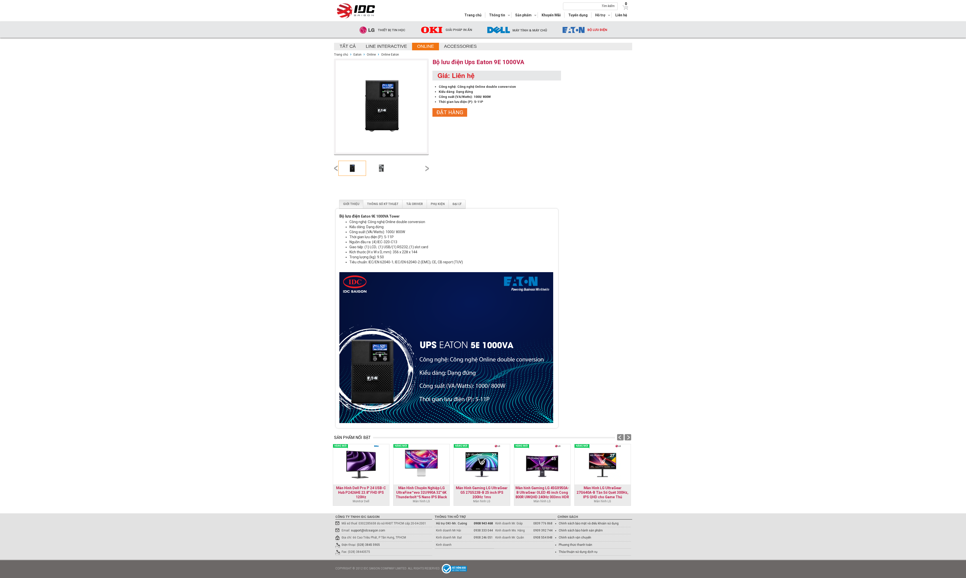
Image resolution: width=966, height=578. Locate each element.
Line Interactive (386, 46)
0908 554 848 (542, 537)
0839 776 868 (542, 523)
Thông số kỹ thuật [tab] (382, 204)
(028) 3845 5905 (368, 545)
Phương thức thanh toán (575, 545)
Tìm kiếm (608, 6)
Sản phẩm (523, 15)
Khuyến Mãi (551, 15)
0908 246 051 (483, 537)
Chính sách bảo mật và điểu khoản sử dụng (589, 523)
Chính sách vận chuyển (575, 537)
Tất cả (348, 46)
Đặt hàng (449, 112)
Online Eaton (390, 54)
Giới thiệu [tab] (351, 204)
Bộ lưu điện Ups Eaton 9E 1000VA (478, 62)
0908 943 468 (483, 523)
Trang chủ (472, 15)
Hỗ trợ (600, 15)
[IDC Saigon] (359, 11)
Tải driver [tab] (414, 204)
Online (425, 46)
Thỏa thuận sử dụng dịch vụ (578, 552)
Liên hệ (621, 15)
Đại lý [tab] (457, 204)
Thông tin (497, 15)
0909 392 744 (542, 530)
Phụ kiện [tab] (438, 204)
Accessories (460, 46)
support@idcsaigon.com (368, 530)
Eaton (357, 54)
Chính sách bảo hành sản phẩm (581, 530)
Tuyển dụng (578, 15)
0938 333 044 (483, 530)
